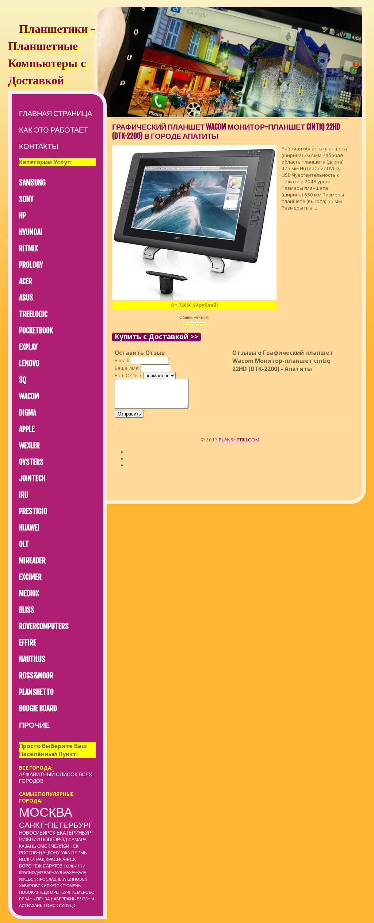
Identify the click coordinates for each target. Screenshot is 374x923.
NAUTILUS (32, 659)
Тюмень (72, 885)
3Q (22, 379)
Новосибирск (37, 833)
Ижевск (27, 879)
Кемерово (83, 892)
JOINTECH (32, 478)
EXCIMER (30, 577)
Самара (77, 839)
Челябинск (65, 846)
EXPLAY (28, 347)
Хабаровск (31, 885)
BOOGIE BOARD (38, 708)
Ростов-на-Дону (39, 852)
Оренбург (60, 892)
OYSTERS (31, 462)
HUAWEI (29, 527)
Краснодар (31, 872)
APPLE (27, 429)
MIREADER (32, 560)
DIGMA (27, 412)
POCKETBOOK (36, 330)
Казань (27, 846)
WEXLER (29, 445)
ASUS (26, 297)
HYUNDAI (30, 232)
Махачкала (74, 872)
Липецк (67, 905)
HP (22, 215)
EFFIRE (27, 642)
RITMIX (28, 248)
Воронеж (30, 866)
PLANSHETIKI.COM (239, 439)
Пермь (79, 852)
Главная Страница (55, 113)
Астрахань (30, 905)
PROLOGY (31, 264)
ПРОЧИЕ (34, 724)
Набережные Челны (72, 898)
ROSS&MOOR (36, 675)
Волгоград (32, 859)
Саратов (52, 866)
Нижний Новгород (43, 839)
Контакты (38, 146)
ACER (25, 281)
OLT (24, 544)
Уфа (65, 852)
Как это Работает (53, 129)
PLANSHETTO (36, 692)
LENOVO (29, 363)
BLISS (26, 609)
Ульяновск (74, 879)
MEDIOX (29, 593)
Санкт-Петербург (55, 825)
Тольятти (74, 866)
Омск (43, 846)
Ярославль (49, 879)
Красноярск (61, 859)
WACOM (29, 396)
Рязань (27, 898)
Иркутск (53, 885)
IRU (23, 494)
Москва (45, 812)
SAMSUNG (32, 182)
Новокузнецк (34, 892)
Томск (50, 905)
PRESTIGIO (33, 511)
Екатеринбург (75, 833)
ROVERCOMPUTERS (44, 626)
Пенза (43, 898)
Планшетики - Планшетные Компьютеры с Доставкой (51, 56)
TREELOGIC (33, 314)
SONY (26, 199)
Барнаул (53, 872)
